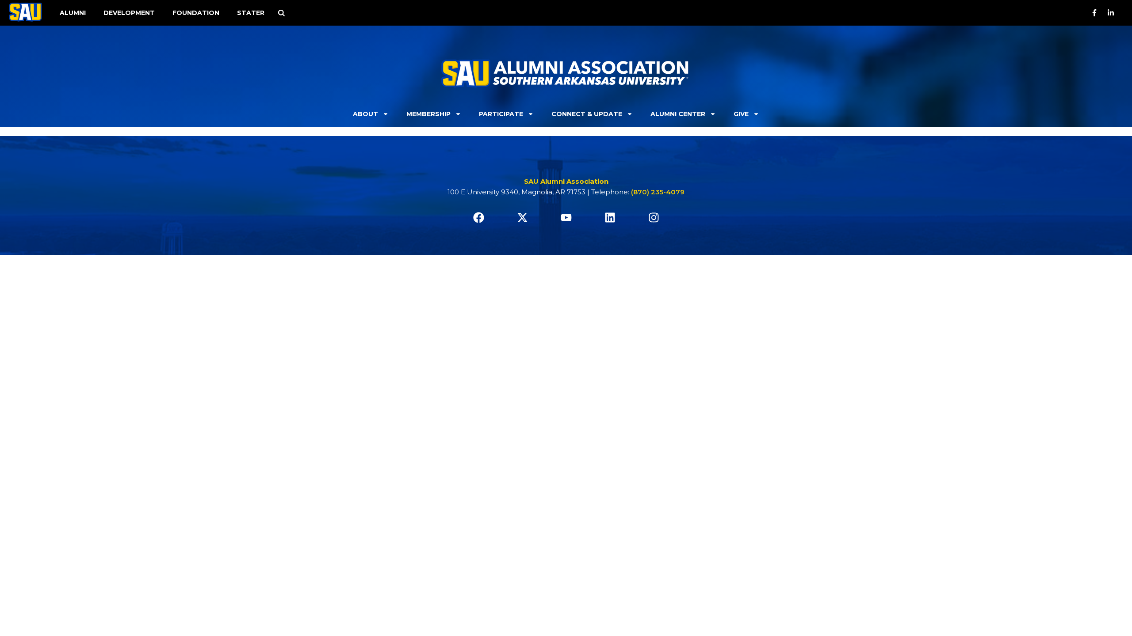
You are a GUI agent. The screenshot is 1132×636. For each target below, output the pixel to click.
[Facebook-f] (1094, 13)
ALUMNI (73, 13)
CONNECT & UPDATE (586, 114)
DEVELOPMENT (129, 13)
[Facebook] (478, 217)
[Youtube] (566, 217)
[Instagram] (653, 217)
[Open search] (281, 13)
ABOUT (365, 114)
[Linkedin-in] (1111, 13)
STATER (250, 13)
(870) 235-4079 (658, 192)
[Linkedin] (610, 217)
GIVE (741, 114)
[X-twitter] (522, 217)
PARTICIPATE (501, 114)
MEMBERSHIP (428, 114)
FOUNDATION (195, 13)
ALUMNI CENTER (677, 114)
